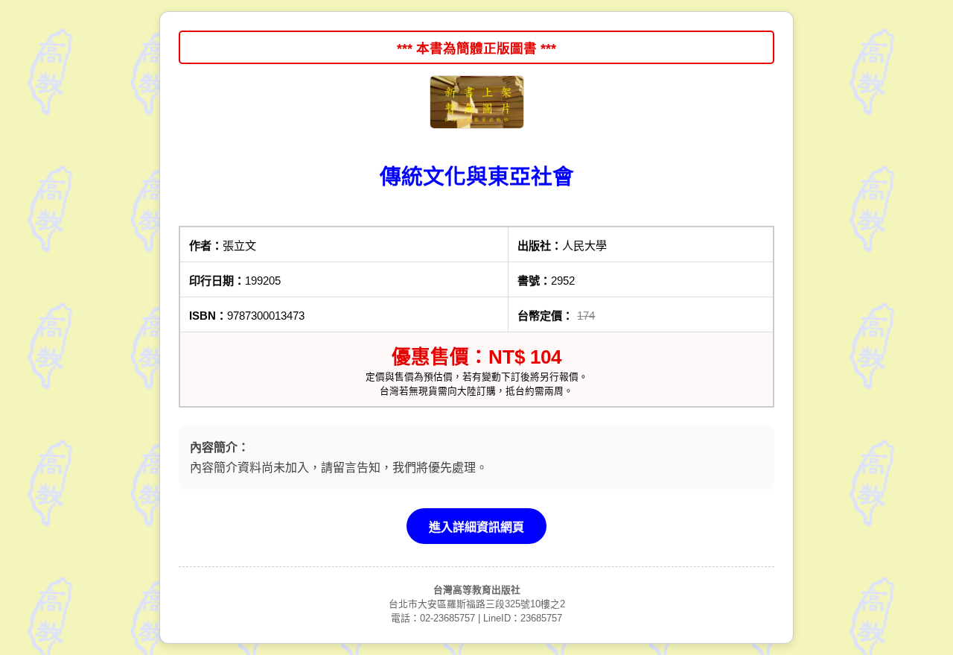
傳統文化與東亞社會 (477, 177)
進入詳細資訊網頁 (476, 527)
